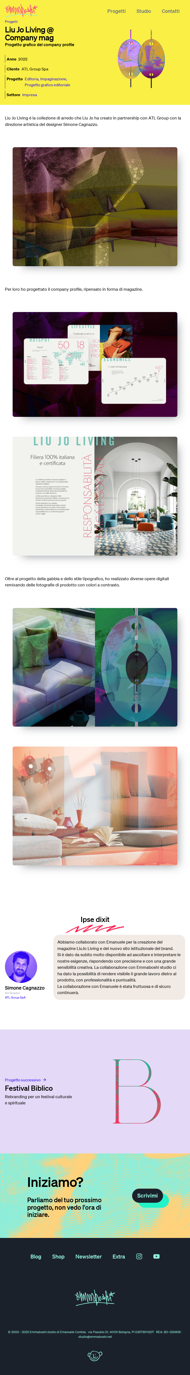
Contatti (171, 11)
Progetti (116, 11)
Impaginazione (53, 78)
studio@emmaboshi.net (95, 1337)
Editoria (31, 78)
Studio (144, 11)
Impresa (29, 94)
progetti (11, 21)
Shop (58, 1256)
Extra (119, 1256)
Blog (35, 1256)
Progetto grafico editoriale (47, 84)
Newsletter (88, 1256)
